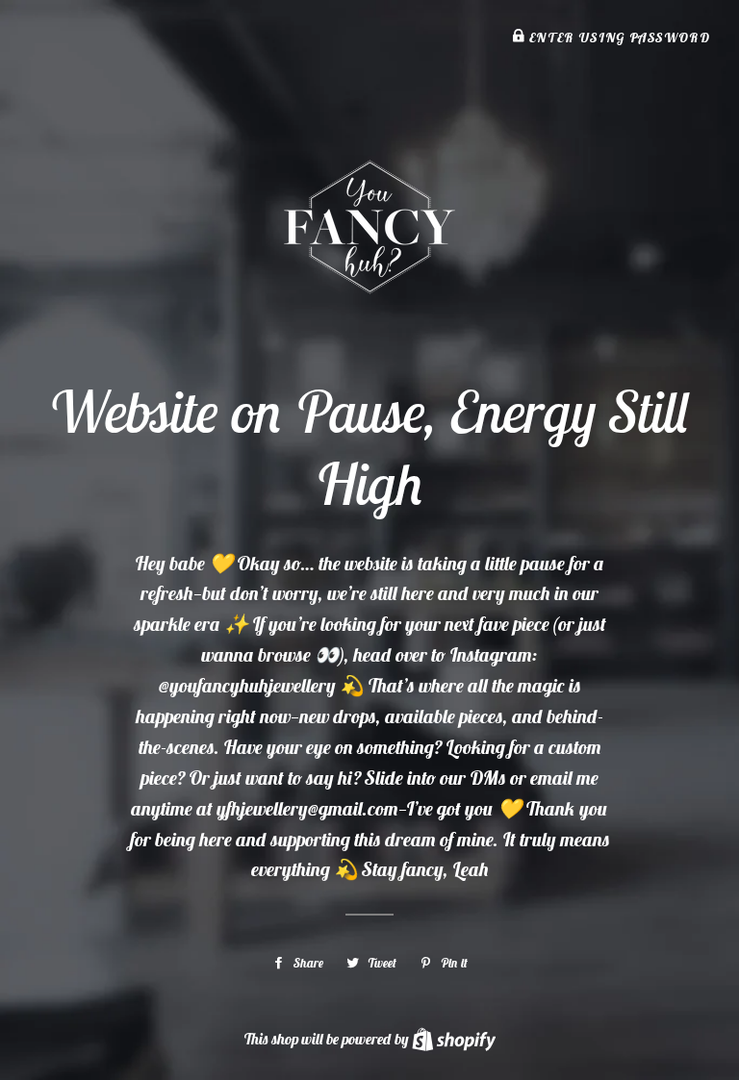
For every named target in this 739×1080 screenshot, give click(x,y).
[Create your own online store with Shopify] (454, 1038)
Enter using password (617, 37)
